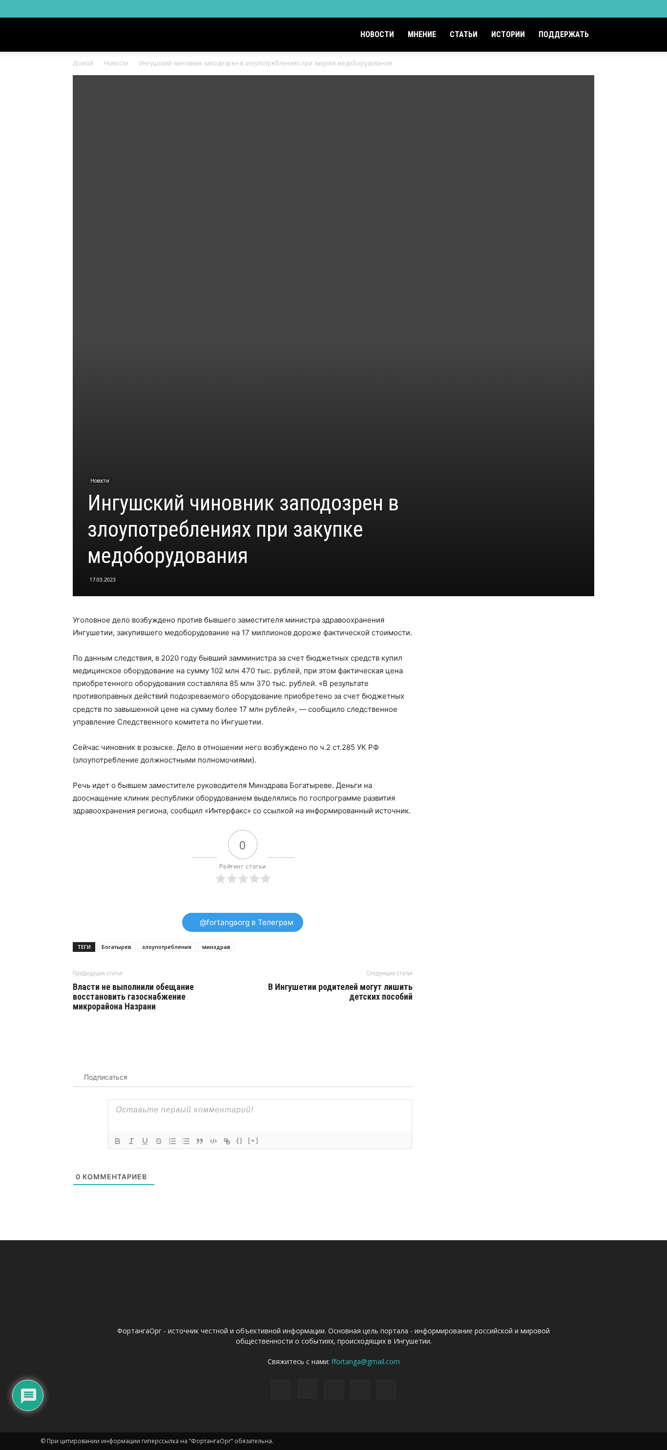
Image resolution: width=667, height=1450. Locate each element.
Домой (83, 63)
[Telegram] (587, 9)
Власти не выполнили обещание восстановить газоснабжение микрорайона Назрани (133, 996)
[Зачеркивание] (159, 1141)
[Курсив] (131, 1141)
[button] (614, 35)
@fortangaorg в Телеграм (245, 922)
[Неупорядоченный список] (186, 1141)
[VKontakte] (603, 9)
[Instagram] (570, 9)
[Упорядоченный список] (172, 1141)
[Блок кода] (213, 1141)
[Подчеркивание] (145, 1141)
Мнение (422, 34)
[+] (253, 1140)
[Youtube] (619, 9)
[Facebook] (554, 9)
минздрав (216, 946)
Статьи (464, 34)
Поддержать (564, 34)
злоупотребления (166, 946)
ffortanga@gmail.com (366, 1361)
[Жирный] (118, 1141)
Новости (377, 34)
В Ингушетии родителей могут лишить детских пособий (340, 992)
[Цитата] (200, 1141)
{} (239, 1140)
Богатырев (116, 946)
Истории (508, 34)
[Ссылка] (227, 1141)
